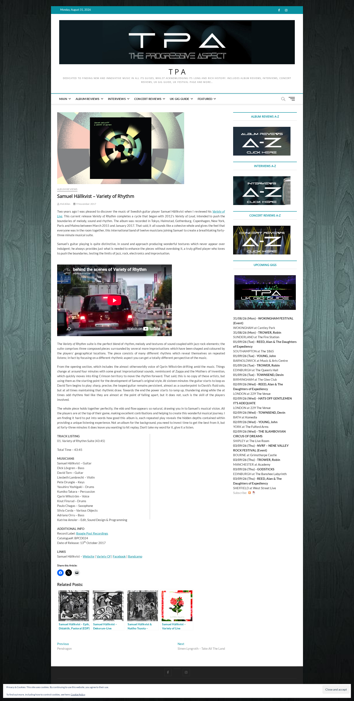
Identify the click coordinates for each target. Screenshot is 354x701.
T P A (177, 71)
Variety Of (103, 556)
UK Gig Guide (179, 99)
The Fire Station (268, 337)
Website (88, 556)
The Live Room (259, 441)
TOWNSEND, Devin (270, 375)
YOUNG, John (266, 356)
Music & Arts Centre (274, 360)
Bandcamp (135, 556)
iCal (254, 492)
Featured (205, 99)
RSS (249, 492)
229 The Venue (260, 393)
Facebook (119, 556)
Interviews (117, 99)
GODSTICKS (265, 469)
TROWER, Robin (269, 332)
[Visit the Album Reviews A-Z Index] (261, 129)
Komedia (251, 417)
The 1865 (267, 351)
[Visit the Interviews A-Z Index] (261, 178)
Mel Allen (64, 203)
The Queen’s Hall (266, 370)
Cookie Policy (78, 694)
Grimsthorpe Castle (263, 455)
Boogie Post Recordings (92, 533)
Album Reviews (88, 99)
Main (63, 99)
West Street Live (264, 488)
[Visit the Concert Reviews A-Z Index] (261, 228)
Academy (264, 464)
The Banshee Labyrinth (271, 474)
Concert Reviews (147, 99)
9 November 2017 (86, 203)
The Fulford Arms (257, 426)
